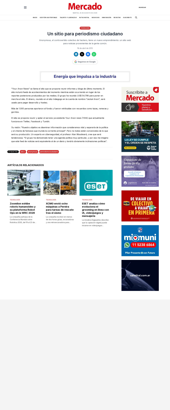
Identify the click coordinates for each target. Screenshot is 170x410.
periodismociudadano (49, 152)
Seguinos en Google (87, 62)
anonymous (32, 152)
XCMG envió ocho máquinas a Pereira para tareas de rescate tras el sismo (60, 208)
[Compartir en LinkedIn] (76, 54)
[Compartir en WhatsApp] (94, 54)
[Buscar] (136, 17)
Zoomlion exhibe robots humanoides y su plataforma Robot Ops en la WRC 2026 (23, 208)
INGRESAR (142, 7)
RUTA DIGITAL (84, 17)
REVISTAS (117, 17)
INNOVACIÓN (106, 17)
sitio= (23, 152)
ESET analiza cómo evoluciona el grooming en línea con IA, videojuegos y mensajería (95, 209)
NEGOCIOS (95, 17)
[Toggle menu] (25, 7)
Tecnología (85, 28)
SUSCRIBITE (127, 17)
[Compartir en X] (82, 54)
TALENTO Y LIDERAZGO (68, 17)
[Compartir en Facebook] (88, 54)
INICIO (35, 17)
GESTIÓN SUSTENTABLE (48, 17)
